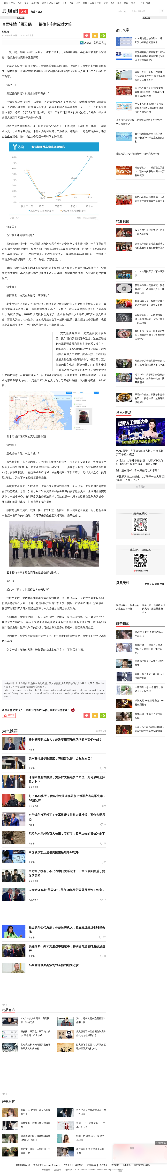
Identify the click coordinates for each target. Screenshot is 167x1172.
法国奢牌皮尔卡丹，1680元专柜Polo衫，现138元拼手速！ (36, 710)
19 (105, 843)
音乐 (152, 584)
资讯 (13, 3)
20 (105, 899)
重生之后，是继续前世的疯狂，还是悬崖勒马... (153, 608)
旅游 (106, 3)
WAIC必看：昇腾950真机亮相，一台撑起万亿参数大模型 (139, 452)
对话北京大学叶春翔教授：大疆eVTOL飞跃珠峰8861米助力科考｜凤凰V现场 (139, 462)
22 (105, 956)
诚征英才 (79, 1165)
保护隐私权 (91, 1165)
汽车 (71, 3)
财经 (44, 3)
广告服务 (67, 1165)
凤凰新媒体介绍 (23, 1165)
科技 (85, 3)
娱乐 (51, 3)
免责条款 (104, 1165)
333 (104, 937)
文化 (99, 3)
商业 (33, 11)
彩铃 (157, 584)
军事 (92, 3)
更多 (133, 3)
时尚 (65, 3)
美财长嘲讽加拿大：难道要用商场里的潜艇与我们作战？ (65, 739)
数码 (126, 3)
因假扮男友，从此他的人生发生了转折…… (127, 607)
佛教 (112, 3)
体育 (58, 3)
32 (105, 768)
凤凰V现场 (123, 412)
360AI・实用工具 (94, 42)
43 (105, 824)
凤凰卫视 (35, 3)
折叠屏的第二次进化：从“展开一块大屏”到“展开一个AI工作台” (140, 478)
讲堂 (146, 584)
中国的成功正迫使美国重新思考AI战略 (54, 852)
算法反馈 (102, 730)
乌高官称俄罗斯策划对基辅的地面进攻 (54, 965)
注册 (142, 3)
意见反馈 (115, 1165)
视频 (20, 3)
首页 (6, 3)
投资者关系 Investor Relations (46, 1165)
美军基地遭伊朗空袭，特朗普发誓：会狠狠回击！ (61, 758)
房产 (78, 3)
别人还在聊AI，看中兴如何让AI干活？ (138, 470)
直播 (26, 3)
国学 (119, 3)
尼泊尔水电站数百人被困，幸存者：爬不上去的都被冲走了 (67, 833)
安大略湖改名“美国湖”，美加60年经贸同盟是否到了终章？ (67, 890)
